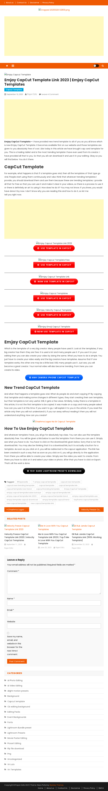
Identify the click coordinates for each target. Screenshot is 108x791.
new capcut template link (42, 503)
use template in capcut (55, 248)
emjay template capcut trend (55, 499)
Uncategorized (14, 759)
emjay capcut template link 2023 (21, 496)
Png (9, 753)
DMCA (101, 788)
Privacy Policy (48, 2)
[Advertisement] (54, 36)
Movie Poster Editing (17, 738)
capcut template (46, 485)
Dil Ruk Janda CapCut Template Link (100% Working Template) (87, 537)
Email (10, 610)
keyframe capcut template (86, 499)
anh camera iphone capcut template (55, 377)
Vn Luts (10, 764)
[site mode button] (96, 65)
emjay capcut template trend (54, 496)
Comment (13, 571)
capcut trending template (48, 489)
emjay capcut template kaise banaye (24, 492)
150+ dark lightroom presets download (55, 471)
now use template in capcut (55, 281)
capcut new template (70, 482)
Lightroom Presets (16, 732)
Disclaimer (34, 2)
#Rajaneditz (22, 482)
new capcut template (16, 503)
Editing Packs (13, 711)
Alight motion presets (18, 690)
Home (40, 788)
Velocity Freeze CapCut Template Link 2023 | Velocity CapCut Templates (92, 509)
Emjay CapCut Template (75, 489)
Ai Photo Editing (14, 680)
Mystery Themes (56, 785)
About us (10, 2)
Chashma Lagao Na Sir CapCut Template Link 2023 (18, 509)
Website (11, 621)
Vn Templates (14, 769)
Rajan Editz (32, 94)
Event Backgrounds (16, 717)
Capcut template (14, 89)
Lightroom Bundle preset (19, 727)
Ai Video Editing (14, 685)
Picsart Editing (14, 743)
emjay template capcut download (22, 499)
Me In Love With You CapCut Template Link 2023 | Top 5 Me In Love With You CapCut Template (53, 539)
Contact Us (22, 2)
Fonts (10, 722)
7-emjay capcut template (44, 482)
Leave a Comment (50, 94)
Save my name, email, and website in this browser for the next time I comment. (15, 645)
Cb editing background (18, 706)
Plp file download (15, 748)
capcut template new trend (19, 489)
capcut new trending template (20, 485)
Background (13, 696)
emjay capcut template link (58, 492)
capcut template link (68, 485)
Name (11, 598)
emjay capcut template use (85, 496)
